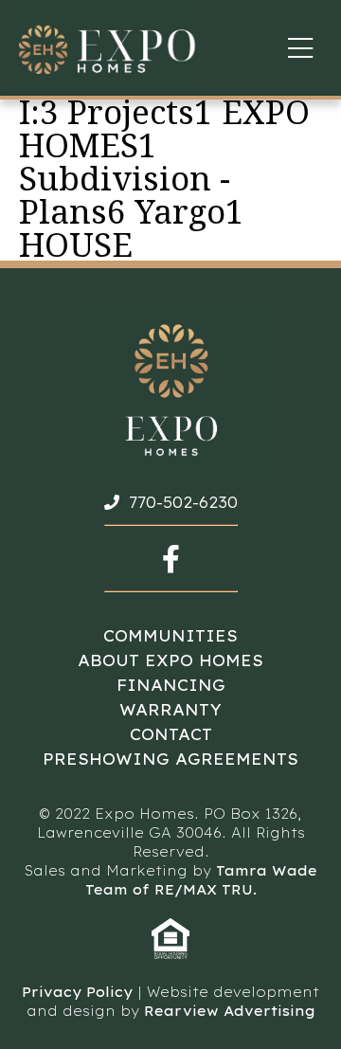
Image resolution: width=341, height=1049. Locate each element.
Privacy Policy (77, 992)
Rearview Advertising (229, 1011)
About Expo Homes (170, 660)
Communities (170, 635)
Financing (171, 685)
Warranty (170, 709)
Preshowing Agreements (170, 759)
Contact (171, 734)
